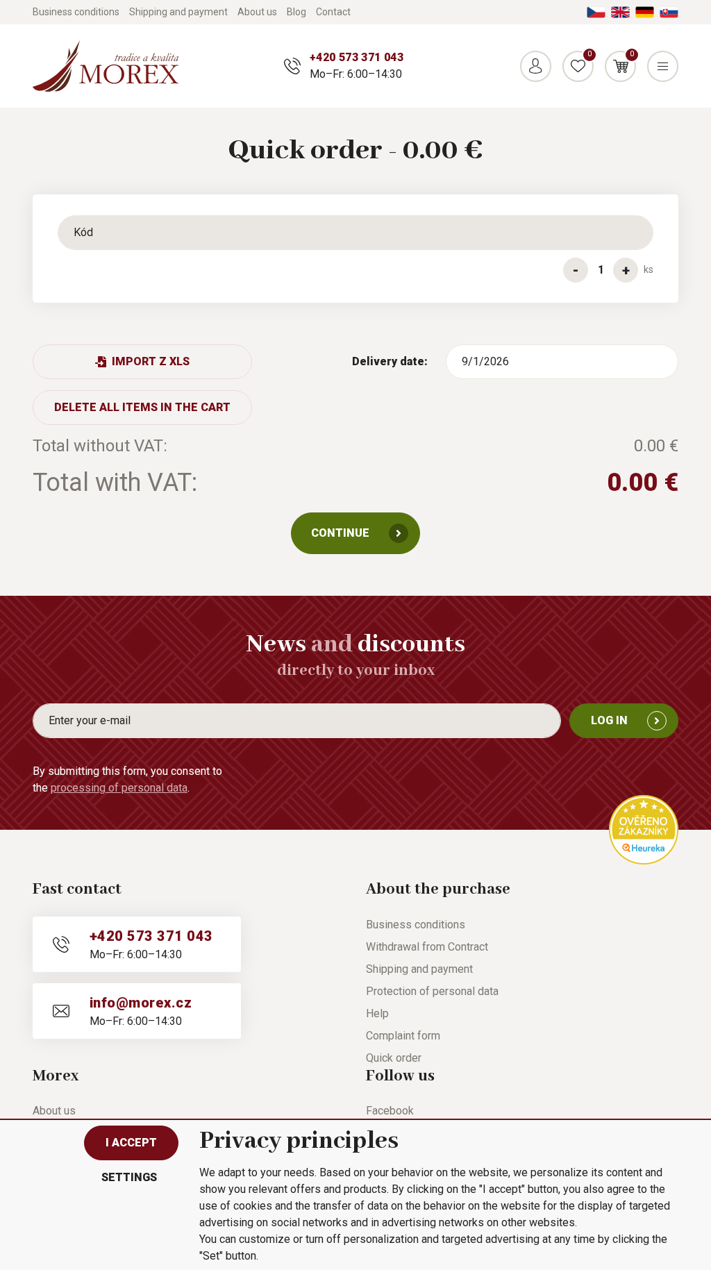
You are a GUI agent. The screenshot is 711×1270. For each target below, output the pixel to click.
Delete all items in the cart (142, 407)
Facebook (390, 1110)
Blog (296, 11)
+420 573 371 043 (356, 57)
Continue (340, 533)
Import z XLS (151, 361)
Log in (609, 720)
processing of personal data (119, 787)
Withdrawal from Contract (427, 946)
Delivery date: (390, 361)
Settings (129, 1177)
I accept (131, 1142)
